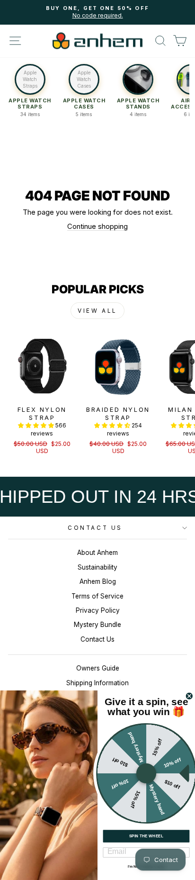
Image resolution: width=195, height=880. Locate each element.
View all (97, 310)
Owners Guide (97, 668)
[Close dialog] (189, 696)
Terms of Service (97, 596)
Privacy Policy (98, 610)
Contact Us (95, 528)
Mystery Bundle (97, 624)
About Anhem (97, 552)
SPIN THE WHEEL (146, 836)
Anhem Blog (98, 581)
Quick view (42, 390)
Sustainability (97, 567)
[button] (30, 94)
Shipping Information (97, 683)
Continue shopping (97, 226)
